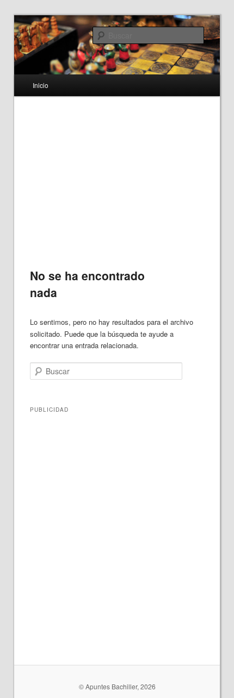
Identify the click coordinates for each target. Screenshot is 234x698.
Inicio (40, 85)
